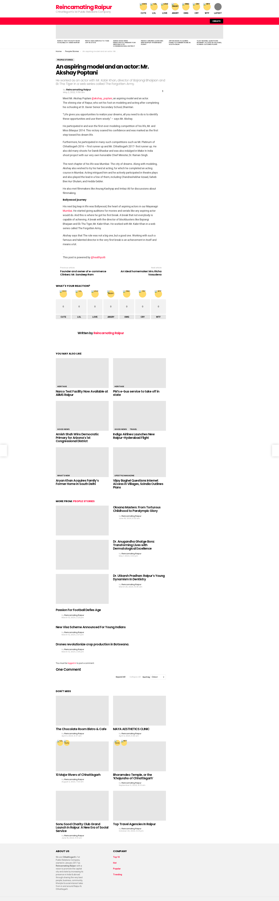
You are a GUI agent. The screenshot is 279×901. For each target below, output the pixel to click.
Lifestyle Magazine (124, 475)
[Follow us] (192, 21)
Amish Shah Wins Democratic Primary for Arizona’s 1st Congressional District (124, 43)
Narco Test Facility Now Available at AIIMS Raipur (68, 42)
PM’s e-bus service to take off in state (97, 42)
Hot (115, 863)
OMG (186, 13)
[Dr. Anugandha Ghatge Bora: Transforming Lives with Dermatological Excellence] (82, 555)
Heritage (62, 386)
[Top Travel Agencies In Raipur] (139, 806)
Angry (175, 13)
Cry (196, 13)
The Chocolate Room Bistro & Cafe (81, 729)
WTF (207, 13)
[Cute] (67, 743)
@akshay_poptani (102, 98)
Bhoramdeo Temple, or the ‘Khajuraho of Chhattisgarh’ (133, 776)
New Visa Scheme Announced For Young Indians (91, 627)
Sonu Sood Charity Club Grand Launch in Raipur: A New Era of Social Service (82, 827)
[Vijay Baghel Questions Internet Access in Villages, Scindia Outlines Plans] (209, 32)
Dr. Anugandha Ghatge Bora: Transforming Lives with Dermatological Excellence (134, 544)
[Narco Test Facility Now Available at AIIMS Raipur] (70, 32)
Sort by (147, 677)
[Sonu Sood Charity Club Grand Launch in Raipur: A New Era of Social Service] (82, 806)
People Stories (84, 501)
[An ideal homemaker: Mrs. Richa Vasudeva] (275, 450)
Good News (63, 429)
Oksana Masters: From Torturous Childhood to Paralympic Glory (136, 509)
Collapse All (135, 677)
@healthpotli (98, 257)
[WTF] (124, 743)
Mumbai (67, 210)
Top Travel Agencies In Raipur (134, 824)
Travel (133, 429)
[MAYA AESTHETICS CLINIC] (139, 711)
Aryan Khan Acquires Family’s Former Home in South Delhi (180, 42)
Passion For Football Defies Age (78, 610)
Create (216, 21)
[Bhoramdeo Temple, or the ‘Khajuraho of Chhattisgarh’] (139, 756)
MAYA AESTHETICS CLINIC (131, 729)
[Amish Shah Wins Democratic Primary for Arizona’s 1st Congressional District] (126, 32)
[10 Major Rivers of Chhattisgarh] (82, 756)
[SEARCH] (198, 21)
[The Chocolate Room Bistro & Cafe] (82, 711)
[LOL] (60, 743)
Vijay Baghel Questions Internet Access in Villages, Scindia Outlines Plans (209, 42)
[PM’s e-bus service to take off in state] (98, 32)
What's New (63, 475)
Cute (143, 13)
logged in (72, 663)
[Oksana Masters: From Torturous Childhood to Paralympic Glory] (82, 520)
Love (164, 13)
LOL (154, 13)
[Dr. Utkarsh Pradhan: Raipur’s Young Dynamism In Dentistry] (82, 589)
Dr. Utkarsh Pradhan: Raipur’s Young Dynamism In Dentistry (139, 577)
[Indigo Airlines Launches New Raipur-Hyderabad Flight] (153, 32)
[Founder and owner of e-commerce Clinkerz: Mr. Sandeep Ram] (3, 450)
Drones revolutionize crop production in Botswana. (92, 644)
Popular (117, 869)
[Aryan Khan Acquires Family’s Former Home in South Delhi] (181, 32)
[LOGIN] (204, 21)
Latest (218, 13)
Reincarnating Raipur (84, 7)
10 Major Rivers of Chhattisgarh (78, 775)
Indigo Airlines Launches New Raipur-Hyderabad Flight (152, 42)
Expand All (120, 677)
